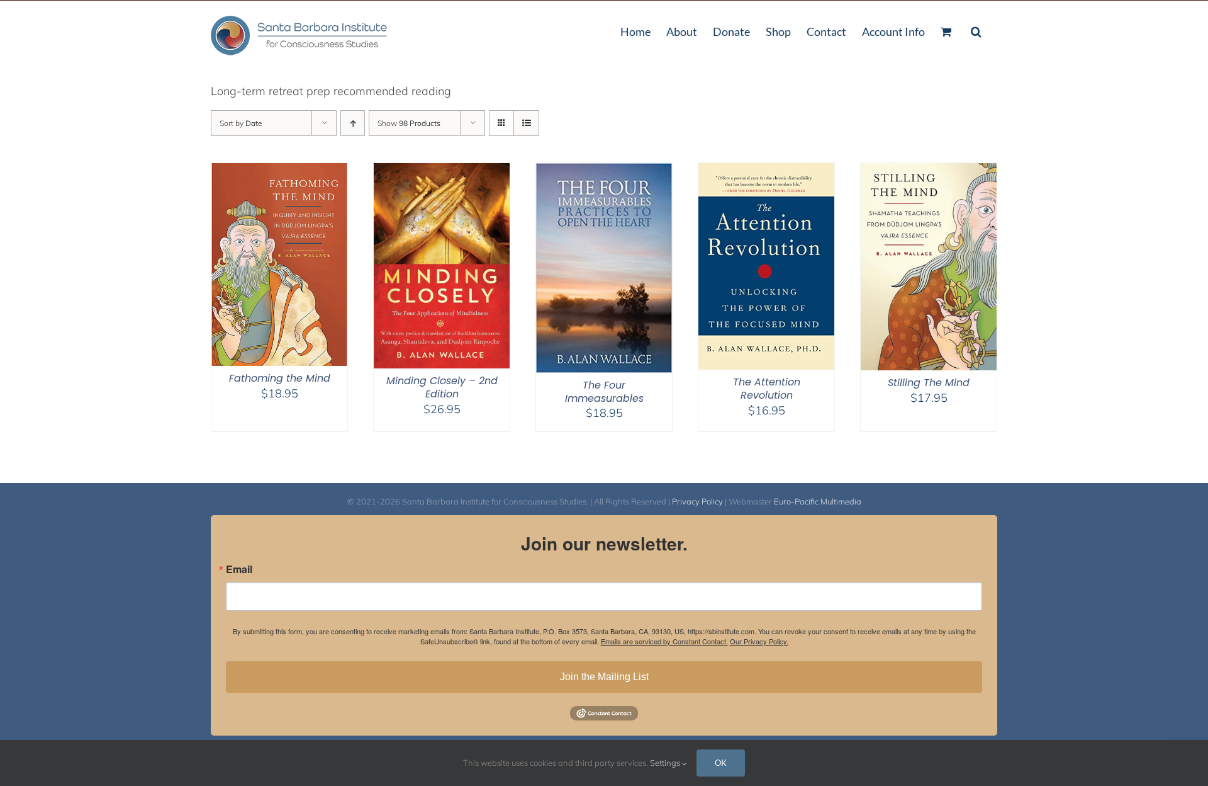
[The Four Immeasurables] (604, 171)
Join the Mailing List (604, 676)
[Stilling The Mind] (929, 171)
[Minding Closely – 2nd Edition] (442, 171)
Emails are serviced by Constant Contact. (664, 641)
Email (239, 569)
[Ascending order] (352, 123)
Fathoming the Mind (279, 378)
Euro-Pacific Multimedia (817, 501)
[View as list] (526, 123)
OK (721, 763)
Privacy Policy (697, 501)
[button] (976, 30)
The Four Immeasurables (604, 392)
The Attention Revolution (766, 388)
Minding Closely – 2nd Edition (442, 387)
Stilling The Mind (929, 382)
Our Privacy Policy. (759, 641)
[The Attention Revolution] (766, 171)
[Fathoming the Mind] (279, 171)
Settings (666, 763)
